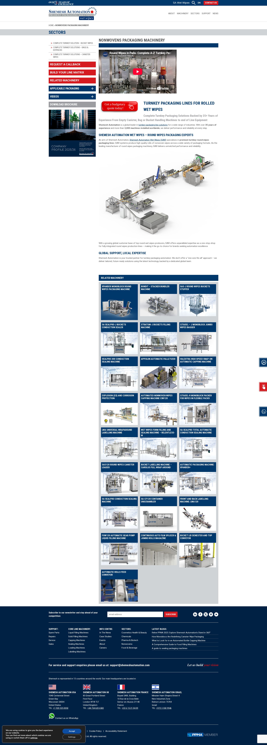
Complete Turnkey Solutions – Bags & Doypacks (70, 48)
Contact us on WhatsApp (66, 718)
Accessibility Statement (116, 731)
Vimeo (211, 614)
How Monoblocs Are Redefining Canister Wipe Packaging (178, 636)
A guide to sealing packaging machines (169, 648)
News (215, 13)
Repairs (52, 636)
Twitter (206, 614)
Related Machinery (64, 80)
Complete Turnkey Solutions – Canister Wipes (71, 55)
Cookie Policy (95, 731)
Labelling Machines (77, 651)
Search (194, 3)
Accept (72, 731)
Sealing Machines (76, 644)
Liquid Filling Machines (78, 632)
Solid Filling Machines (78, 636)
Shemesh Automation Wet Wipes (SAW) (148, 140)
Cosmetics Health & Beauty (134, 632)
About (171, 13)
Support (206, 13)
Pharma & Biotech (130, 640)
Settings (72, 737)
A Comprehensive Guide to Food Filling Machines (174, 644)
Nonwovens (127, 644)
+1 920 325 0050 (60, 708)
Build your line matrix (67, 72)
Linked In (195, 614)
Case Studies (105, 636)
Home (51, 25)
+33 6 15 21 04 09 (130, 708)
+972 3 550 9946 (163, 708)
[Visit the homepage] (73, 13)
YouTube (216, 614)
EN (199, 3)
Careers (103, 648)
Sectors (195, 13)
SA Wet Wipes (181, 2)
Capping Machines (76, 640)
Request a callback (65, 64)
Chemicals (126, 636)
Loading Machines (76, 648)
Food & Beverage (129, 648)
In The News (105, 632)
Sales (51, 644)
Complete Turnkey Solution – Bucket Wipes (73, 43)
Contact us (211, 3)
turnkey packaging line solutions (153, 125)
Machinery (182, 13)
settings (33, 738)
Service (52, 640)
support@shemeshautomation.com (130, 665)
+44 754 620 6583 (95, 708)
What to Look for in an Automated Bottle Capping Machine (178, 640)
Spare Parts (54, 632)
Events (102, 640)
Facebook (200, 614)
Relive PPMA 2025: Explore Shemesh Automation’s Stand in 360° (181, 632)
